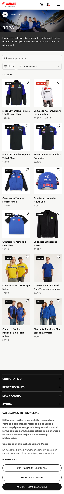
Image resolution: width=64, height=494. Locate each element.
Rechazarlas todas (32, 477)
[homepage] (9, 4)
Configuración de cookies (32, 467)
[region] (32, 451)
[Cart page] (42, 5)
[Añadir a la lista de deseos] (27, 82)
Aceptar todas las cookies (32, 486)
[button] (59, 5)
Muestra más (9, 459)
